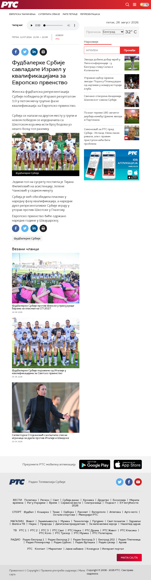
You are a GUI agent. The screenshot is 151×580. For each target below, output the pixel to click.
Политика (30, 500)
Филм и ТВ (18, 524)
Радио (15, 539)
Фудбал (29, 512)
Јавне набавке (74, 548)
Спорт (16, 512)
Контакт (40, 548)
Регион (44, 500)
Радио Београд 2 (58, 539)
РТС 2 (34, 530)
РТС (29, 548)
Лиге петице (70, 14)
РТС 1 (23, 530)
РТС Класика (128, 530)
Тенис (56, 512)
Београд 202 (106, 539)
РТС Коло (45, 533)
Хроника (88, 500)
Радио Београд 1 (33, 539)
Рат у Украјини (36, 502)
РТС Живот (110, 530)
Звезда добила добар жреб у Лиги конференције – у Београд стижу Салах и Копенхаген (102, 65)
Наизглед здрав (131, 524)
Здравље (135, 521)
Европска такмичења (22, 14)
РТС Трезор (62, 533)
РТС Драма (92, 530)
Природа (46, 524)
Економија (119, 500)
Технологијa (81, 521)
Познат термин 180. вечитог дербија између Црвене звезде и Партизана (103, 116)
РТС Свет (58, 530)
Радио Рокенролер (38, 542)
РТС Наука (74, 530)
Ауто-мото (131, 512)
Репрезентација (90, 14)
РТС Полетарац (102, 533)
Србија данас (71, 500)
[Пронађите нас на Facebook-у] (129, 482)
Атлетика (115, 512)
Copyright (32, 570)
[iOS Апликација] (111, 164)
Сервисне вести (71, 502)
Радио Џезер (107, 542)
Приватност (16, 570)
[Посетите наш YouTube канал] (138, 482)
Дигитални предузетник (70, 524)
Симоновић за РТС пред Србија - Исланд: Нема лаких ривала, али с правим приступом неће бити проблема (102, 136)
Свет (56, 500)
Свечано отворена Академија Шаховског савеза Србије (102, 97)
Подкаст (110, 502)
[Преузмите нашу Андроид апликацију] (94, 464)
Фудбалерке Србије (27, 238)
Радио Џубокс (63, 542)
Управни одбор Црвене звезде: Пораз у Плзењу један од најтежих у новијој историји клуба (103, 83)
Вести (17, 500)
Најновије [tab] (91, 42)
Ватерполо (99, 512)
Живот (30, 521)
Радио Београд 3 (84, 539)
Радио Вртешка (85, 542)
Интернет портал (113, 548)
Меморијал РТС (88, 514)
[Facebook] (15, 52)
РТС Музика (81, 533)
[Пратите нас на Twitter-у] (119, 482)
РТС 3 (45, 530)
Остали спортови (64, 514)
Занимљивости (47, 521)
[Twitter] (25, 52)
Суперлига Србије (49, 14)
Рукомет (83, 512)
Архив (123, 542)
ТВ (15, 530)
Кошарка (43, 512)
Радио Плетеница (129, 539)
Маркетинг (55, 548)
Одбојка (69, 512)
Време (53, 502)
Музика (65, 521)
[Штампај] (43, 52)
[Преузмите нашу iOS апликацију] (128, 464)
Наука (32, 524)
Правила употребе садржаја (58, 570)
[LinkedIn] (34, 52)
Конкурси (93, 548)
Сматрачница (93, 502)
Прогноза (93, 32)
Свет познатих (116, 521)
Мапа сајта (129, 557)
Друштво (103, 500)
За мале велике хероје (103, 524)
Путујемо (97, 521)
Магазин (17, 521)
